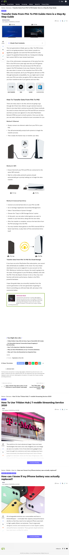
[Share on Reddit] (3, 52)
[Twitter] (64, 548)
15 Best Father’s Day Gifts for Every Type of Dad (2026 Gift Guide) (26, 341)
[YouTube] (67, 548)
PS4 (20, 358)
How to (14, 470)
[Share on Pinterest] (30, 363)
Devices (8, 8)
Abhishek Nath (6, 20)
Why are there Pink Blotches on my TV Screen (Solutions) (23, 349)
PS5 (22, 358)
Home (3, 8)
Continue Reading (34, 462)
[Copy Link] (65, 21)
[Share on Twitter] (62, 21)
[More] (67, 21)
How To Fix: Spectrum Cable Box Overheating (20, 347)
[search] (59, 1)
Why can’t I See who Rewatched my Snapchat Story (22, 352)
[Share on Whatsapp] (33, 363)
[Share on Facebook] (60, 21)
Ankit (3, 408)
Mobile (8, 470)
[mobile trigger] (2, 1)
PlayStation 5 (15, 358)
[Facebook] (62, 548)
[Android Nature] (5, 1)
